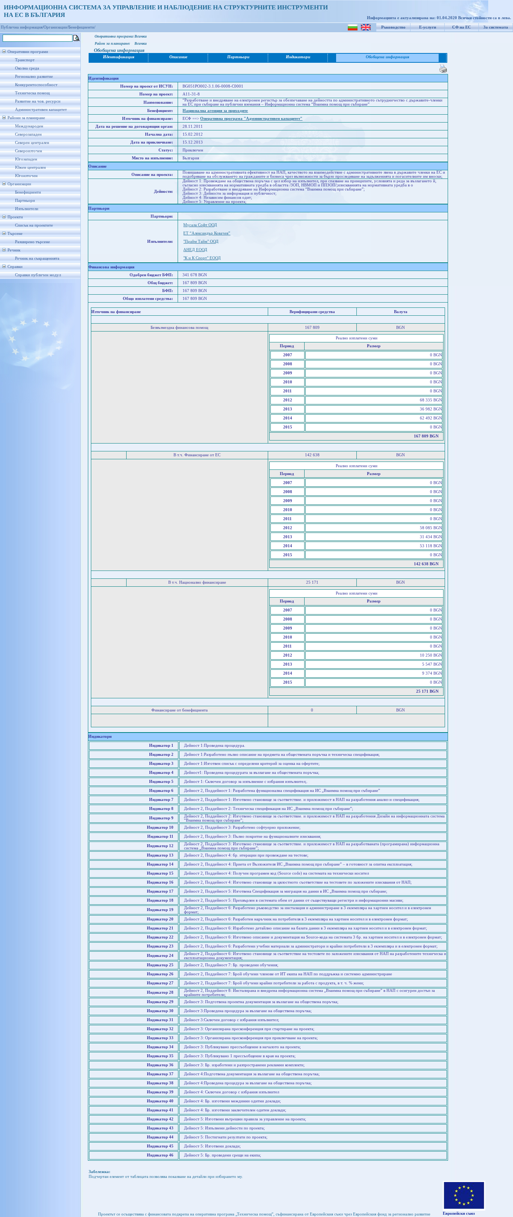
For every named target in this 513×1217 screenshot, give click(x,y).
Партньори (25, 200)
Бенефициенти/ (81, 27)
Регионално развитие (34, 76)
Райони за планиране (26, 118)
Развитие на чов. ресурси (37, 101)
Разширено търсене (32, 242)
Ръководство (393, 27)
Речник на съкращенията (37, 258)
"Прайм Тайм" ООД (201, 241)
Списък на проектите (34, 225)
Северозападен (28, 134)
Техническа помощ (32, 93)
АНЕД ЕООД (195, 250)
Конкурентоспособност (36, 85)
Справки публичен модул (38, 275)
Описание (178, 57)
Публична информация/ (22, 27)
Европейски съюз (459, 1213)
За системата (495, 27)
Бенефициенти (28, 192)
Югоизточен (26, 176)
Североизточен (28, 151)
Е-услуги (427, 27)
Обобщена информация (387, 57)
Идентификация (118, 57)
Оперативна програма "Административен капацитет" (251, 119)
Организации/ (56, 27)
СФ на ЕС (461, 27)
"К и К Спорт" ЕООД (202, 258)
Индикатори (298, 57)
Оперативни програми (28, 52)
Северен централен (32, 143)
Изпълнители (26, 209)
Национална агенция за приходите (215, 111)
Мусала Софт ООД (200, 225)
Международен (29, 126)
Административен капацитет (41, 109)
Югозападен (26, 159)
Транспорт (25, 60)
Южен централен (30, 167)
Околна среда (27, 68)
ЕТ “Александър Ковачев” (206, 233)
